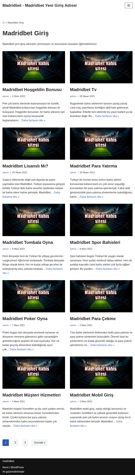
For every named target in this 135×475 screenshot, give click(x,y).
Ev (3, 22)
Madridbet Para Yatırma (93, 166)
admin (5, 96)
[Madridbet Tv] (101, 67)
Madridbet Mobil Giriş (91, 395)
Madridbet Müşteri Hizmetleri (31, 395)
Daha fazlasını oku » (33, 120)
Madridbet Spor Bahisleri (95, 242)
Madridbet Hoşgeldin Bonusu (32, 89)
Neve (5, 467)
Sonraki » (39, 442)
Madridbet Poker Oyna (24, 318)
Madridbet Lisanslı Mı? (25, 166)
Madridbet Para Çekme (93, 318)
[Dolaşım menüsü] (129, 5)
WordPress (17, 467)
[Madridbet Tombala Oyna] (33, 220)
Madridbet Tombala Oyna (27, 242)
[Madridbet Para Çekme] (101, 296)
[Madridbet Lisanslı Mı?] (33, 144)
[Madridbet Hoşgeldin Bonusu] (33, 67)
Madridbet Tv (83, 89)
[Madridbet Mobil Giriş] (101, 373)
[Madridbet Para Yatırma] (101, 144)
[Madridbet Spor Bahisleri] (101, 220)
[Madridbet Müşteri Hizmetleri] (33, 373)
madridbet (8, 461)
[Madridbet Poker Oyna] (33, 296)
